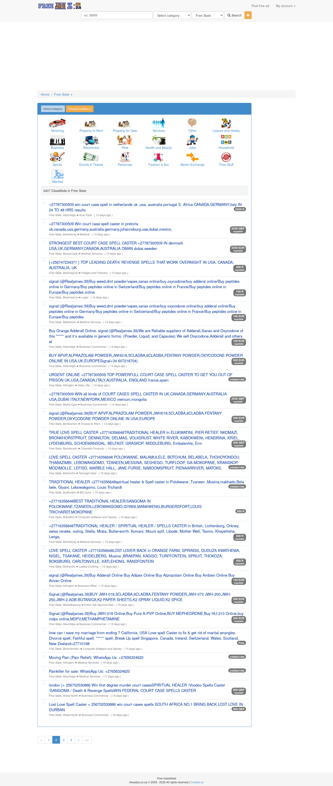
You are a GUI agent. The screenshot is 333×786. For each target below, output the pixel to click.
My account (284, 5)
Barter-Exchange (193, 164)
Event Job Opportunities (99, 605)
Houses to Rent (90, 424)
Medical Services (91, 253)
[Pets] (125, 140)
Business (57, 147)
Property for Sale (125, 130)
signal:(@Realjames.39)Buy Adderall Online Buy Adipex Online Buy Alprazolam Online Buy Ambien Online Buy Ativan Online (142, 577)
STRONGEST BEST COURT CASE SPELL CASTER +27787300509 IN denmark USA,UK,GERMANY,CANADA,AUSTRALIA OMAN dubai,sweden (116, 245)
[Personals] (125, 157)
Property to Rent (91, 130)
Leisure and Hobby (226, 130)
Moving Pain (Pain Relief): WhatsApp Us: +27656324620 (96, 657)
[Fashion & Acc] (158, 157)
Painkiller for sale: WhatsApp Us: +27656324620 (89, 671)
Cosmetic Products (92, 448)
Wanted (57, 181)
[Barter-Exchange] (192, 157)
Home (45, 94)
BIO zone (85, 492)
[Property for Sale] (125, 123)
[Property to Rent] (91, 123)
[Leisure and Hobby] (226, 123)
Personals (125, 164)
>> (87, 740)
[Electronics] (91, 140)
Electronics (91, 147)
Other (192, 130)
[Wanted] (57, 174)
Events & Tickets (91, 164)
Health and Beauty (158, 147)
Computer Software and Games (97, 517)
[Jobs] (192, 140)
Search (236, 15)
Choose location (78, 109)
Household (226, 147)
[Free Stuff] (226, 157)
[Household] (226, 140)
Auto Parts (85, 215)
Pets (125, 147)
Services (159, 130)
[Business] (57, 140)
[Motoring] (57, 123)
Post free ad (260, 5)
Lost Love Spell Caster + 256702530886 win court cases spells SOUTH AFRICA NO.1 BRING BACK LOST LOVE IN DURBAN (146, 706)
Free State (62, 94)
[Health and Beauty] (158, 140)
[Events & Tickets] (91, 157)
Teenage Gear (88, 473)
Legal (84, 297)
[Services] (158, 123)
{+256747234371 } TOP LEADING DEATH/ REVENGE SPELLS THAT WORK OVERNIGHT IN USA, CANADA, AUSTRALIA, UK (141, 264)
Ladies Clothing (88, 566)
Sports (57, 164)
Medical (85, 234)
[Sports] (57, 157)
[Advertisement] (166, 56)
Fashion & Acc (158, 164)
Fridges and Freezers (94, 273)
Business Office (87, 586)
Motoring (57, 130)
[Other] (192, 123)
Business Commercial (92, 346)
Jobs (192, 147)
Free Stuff (226, 164)
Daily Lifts (84, 385)
